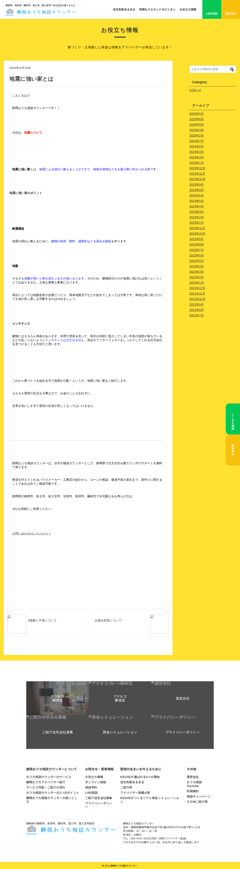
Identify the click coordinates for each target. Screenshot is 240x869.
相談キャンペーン (199, 796)
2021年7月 (196, 315)
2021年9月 (196, 304)
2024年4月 (196, 152)
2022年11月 (197, 228)
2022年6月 (196, 255)
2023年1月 (196, 222)
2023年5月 (196, 201)
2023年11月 (197, 173)
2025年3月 (196, 130)
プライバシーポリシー (98, 805)
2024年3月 (196, 157)
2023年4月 (196, 206)
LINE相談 (212, 13)
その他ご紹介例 (197, 801)
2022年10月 (197, 233)
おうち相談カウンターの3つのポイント (52, 792)
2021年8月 (196, 310)
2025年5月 (196, 124)
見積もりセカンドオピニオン (157, 9)
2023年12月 (197, 168)
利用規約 (193, 791)
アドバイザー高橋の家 (135, 792)
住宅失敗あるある (124, 9)
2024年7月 (196, 141)
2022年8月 (196, 244)
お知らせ (195, 90)
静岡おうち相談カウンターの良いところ (51, 800)
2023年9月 (196, 184)
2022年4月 (196, 266)
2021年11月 (197, 293)
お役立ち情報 (187, 9)
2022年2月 (196, 277)
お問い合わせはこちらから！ (31, 533)
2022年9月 (196, 239)
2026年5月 (196, 113)
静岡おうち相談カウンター (123, 865)
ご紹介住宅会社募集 (98, 798)
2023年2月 (196, 217)
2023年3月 (196, 211)
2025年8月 (196, 119)
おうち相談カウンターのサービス (48, 776)
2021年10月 (197, 299)
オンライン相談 (95, 782)
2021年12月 (197, 288)
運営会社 (193, 776)
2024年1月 (196, 162)
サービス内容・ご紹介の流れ (45, 787)
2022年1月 (196, 282)
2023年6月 (196, 195)
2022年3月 (196, 271)
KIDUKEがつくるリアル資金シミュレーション (149, 800)
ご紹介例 (126, 787)
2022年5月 (196, 261)
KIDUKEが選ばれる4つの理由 (140, 776)
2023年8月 (196, 190)
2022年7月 (196, 250)
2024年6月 (196, 146)
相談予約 (230, 13)
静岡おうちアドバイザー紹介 (45, 782)
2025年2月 (196, 135)
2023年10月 (197, 179)
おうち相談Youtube (194, 784)
